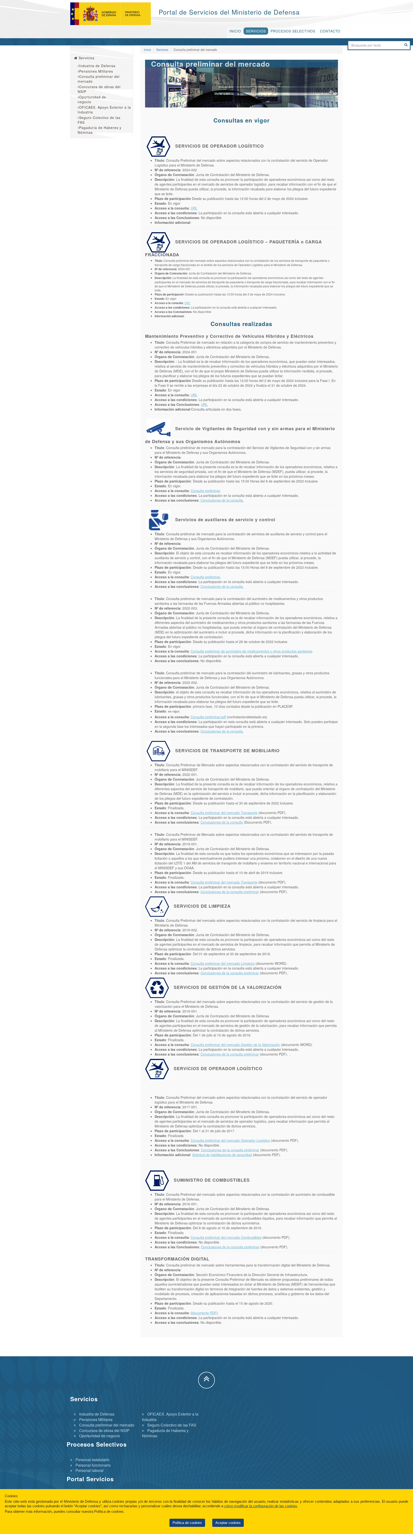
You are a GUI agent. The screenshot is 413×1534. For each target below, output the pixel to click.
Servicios (256, 31)
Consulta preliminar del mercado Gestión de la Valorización (235, 1044)
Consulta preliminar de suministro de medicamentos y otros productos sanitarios (251, 651)
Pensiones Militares (96, 71)
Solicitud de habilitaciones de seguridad (222, 1154)
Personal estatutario (92, 1459)
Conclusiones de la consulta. (222, 500)
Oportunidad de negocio (92, 99)
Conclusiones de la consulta (222, 822)
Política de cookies (187, 1523)
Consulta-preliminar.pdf (208, 716)
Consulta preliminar (205, 490)
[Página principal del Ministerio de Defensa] (113, 13)
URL (194, 208)
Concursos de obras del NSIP (99, 89)
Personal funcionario (93, 1465)
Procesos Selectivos (293, 31)
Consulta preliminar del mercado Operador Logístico (230, 1140)
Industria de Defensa (97, 65)
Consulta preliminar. (206, 576)
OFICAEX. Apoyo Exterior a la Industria (104, 109)
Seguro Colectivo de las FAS (99, 120)
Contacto (330, 31)
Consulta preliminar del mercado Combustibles (226, 1237)
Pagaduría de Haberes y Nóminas (99, 130)
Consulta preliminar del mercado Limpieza (223, 963)
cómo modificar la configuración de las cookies (260, 1506)
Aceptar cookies (228, 1523)
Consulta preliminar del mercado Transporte (224, 812)
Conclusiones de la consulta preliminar (230, 891)
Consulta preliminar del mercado (99, 79)
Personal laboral (89, 1470)
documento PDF (204, 1312)
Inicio (235, 31)
